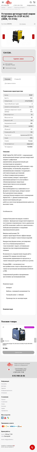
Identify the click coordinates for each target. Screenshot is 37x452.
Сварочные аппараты (19, 7)
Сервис (3, 408)
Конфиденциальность (6, 390)
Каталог (10, 7)
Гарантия (3, 388)
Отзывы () (17, 79)
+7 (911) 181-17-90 (18, 5)
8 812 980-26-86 (5, 5)
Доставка (3, 386)
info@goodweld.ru (31, 5)
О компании (4, 401)
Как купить (4, 384)
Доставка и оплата (10, 83)
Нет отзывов (23, 24)
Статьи (3, 404)
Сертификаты (4, 410)
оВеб (14, 445)
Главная (3, 7)
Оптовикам (4, 392)
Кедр (14, 68)
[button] (4, 36)
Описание (7, 79)
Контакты (3, 406)
